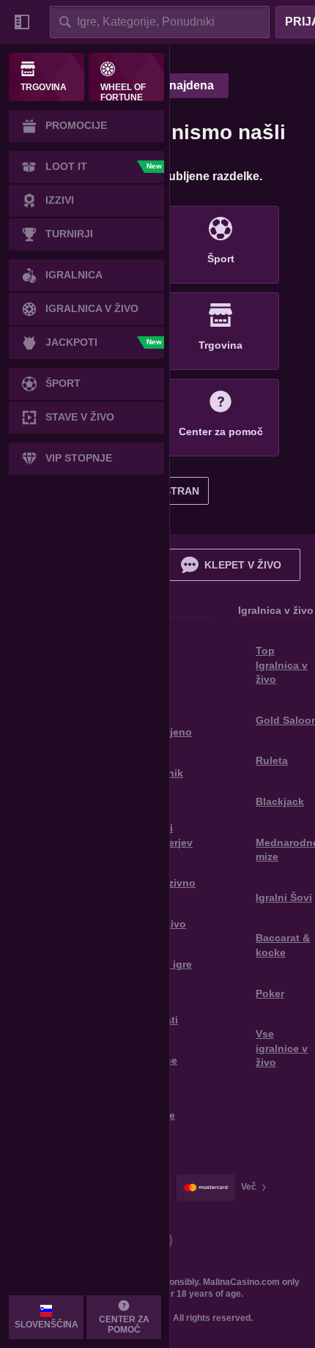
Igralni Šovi (284, 897)
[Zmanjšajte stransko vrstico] (22, 22)
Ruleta (272, 760)
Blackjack (280, 801)
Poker (270, 993)
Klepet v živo (242, 565)
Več (248, 1187)
